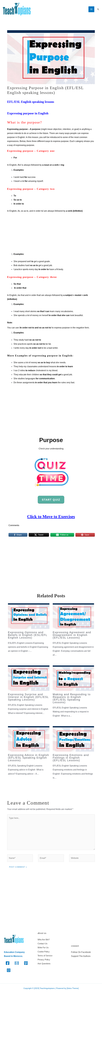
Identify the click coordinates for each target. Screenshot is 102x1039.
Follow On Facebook (81, 952)
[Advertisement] (51, 232)
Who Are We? (44, 939)
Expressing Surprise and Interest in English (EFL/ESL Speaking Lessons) (28, 697)
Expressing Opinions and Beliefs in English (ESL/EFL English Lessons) (27, 635)
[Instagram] (8, 970)
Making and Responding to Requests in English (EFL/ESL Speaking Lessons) (72, 698)
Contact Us (42, 943)
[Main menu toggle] (91, 9)
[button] (98, 9)
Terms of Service (45, 955)
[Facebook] (7, 963)
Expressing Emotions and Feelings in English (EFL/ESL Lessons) (71, 758)
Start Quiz (51, 499)
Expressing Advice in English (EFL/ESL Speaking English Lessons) (28, 758)
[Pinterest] (25, 963)
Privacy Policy (44, 959)
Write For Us (43, 947)
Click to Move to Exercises (51, 516)
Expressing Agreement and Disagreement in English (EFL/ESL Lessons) (72, 635)
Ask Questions (44, 963)
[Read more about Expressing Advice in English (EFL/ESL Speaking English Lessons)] (28, 739)
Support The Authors (80, 956)
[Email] (16, 963)
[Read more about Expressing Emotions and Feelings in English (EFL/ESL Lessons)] (73, 739)
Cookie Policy (44, 951)
